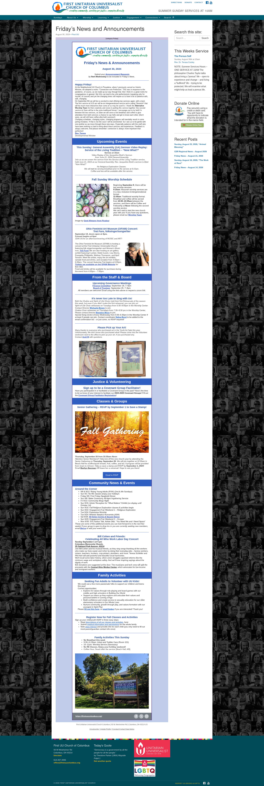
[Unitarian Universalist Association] (152, 748)
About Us (71, 17)
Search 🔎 (169, 17)
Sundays (58, 17)
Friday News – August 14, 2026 (188, 167)
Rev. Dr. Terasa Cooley (184, 62)
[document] (132, 378)
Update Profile (105, 729)
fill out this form (91, 609)
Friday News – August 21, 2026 (188, 156)
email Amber (108, 609)
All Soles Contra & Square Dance (104, 517)
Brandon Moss (103, 312)
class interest (91, 627)
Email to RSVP (112, 475)
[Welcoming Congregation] (145, 767)
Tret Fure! (84, 250)
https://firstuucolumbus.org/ (88, 716)
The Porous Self (182, 56)
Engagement (133, 17)
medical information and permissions (103, 624)
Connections (152, 17)
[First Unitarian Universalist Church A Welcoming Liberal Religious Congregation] (98, 7)
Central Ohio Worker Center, (104, 567)
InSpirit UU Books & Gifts (187, 783)
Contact (199, 2)
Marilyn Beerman (88, 468)
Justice (117, 17)
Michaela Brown (97, 308)
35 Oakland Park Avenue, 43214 (89, 546)
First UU (75, 34)
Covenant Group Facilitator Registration (97, 395)
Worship (87, 17)
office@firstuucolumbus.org (67, 763)
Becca (83, 528)
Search (205, 38)
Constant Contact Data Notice (123, 729)
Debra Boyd (121, 317)
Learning (102, 17)
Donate (188, 2)
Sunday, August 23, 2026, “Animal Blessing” (190, 145)
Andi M (85, 337)
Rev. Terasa (80, 133)
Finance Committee (102, 286)
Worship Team (135, 215)
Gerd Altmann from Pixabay (96, 221)
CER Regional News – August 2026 (190, 151)
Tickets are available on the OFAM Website (95, 264)
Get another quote (102, 761)
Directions (176, 2)
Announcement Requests (117, 74)
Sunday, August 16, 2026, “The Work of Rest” (191, 161)
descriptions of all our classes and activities (104, 622)
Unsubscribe (94, 729)
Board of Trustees (101, 288)
